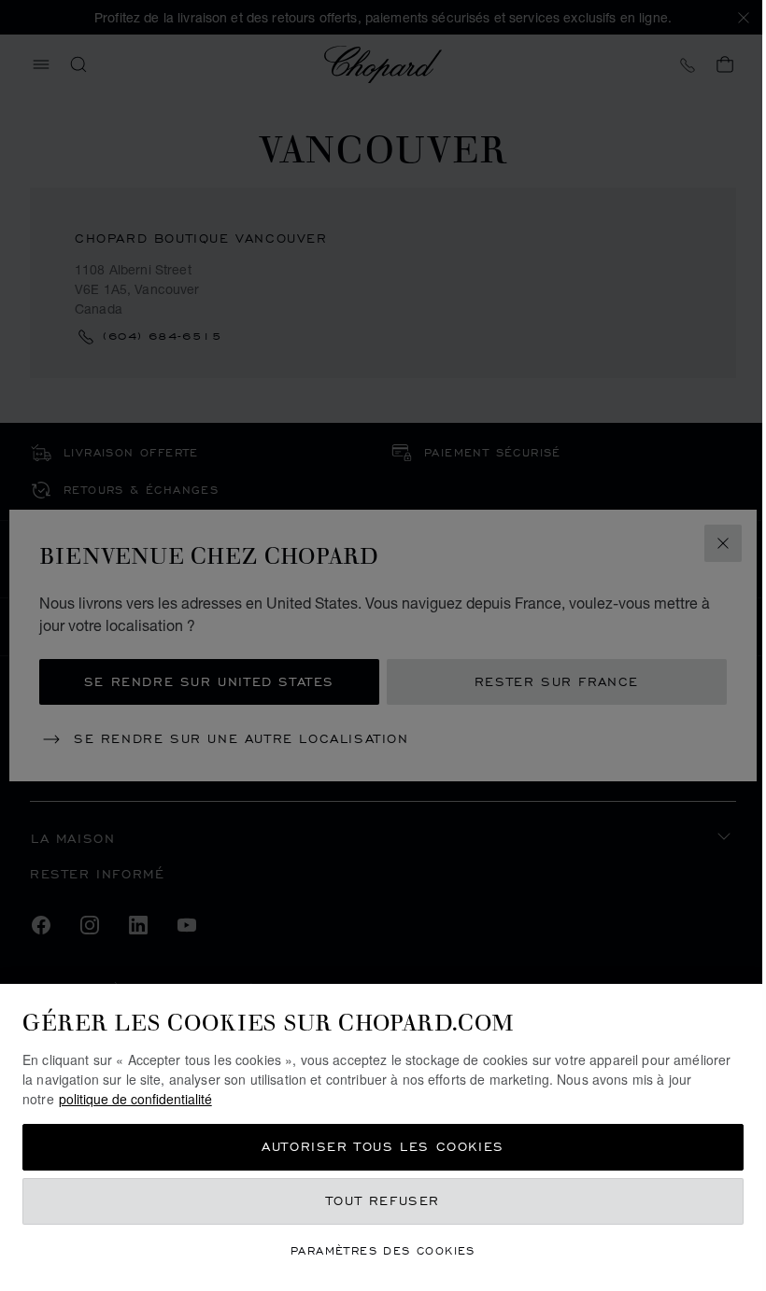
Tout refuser (383, 1201)
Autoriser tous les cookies (383, 1147)
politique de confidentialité (135, 1098)
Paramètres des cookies (383, 1250)
